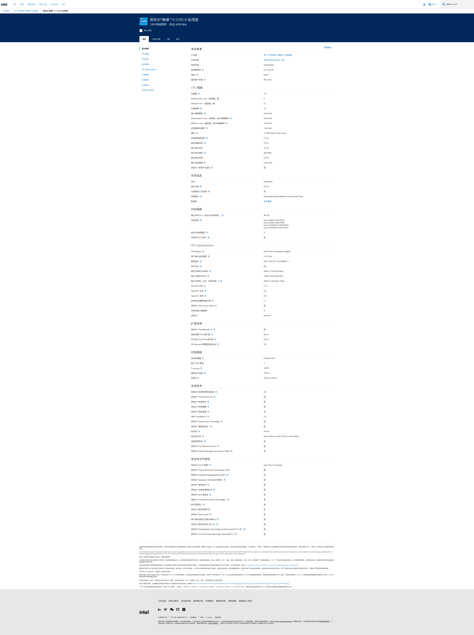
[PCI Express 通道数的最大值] (217, 344)
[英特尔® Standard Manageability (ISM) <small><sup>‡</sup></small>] (227, 475)
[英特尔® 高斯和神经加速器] (216, 392)
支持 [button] (22, 4)
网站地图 (232, 601)
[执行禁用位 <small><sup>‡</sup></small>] (204, 505)
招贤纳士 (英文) (245, 601)
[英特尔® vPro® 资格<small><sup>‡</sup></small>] (210, 465)
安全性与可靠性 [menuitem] (148, 90)
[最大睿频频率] (204, 113)
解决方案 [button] (31, 4)
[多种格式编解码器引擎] (212, 301)
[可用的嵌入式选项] (208, 191)
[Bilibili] (178, 610)
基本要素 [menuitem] (145, 48)
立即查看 (268, 201)
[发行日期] (200, 187)
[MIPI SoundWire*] (208, 417)
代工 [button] (64, 4)
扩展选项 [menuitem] (145, 75)
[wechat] (171, 610)
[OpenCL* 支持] (205, 296)
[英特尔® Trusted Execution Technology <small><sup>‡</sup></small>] (228, 500)
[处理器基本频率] (206, 128)
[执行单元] (200, 266)
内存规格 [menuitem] (145, 64)
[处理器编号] (202, 70)
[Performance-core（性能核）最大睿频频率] (230, 118)
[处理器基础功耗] (206, 138)
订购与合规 (156, 39)
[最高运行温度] (204, 373)
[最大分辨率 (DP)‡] (208, 276)
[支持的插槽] (202, 358)
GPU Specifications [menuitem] (149, 69)
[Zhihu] (184, 610)
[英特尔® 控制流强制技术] (214, 490)
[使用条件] (200, 196)
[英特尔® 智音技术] (208, 402)
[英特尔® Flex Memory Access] (218, 446)
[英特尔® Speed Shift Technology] (221, 421)
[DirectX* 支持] (204, 286)
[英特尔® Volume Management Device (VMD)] (231, 451)
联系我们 (210, 601)
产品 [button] (14, 4)
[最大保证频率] (204, 163)
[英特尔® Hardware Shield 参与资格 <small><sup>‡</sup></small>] (224, 480)
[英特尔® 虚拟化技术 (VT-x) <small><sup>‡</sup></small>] (217, 524)
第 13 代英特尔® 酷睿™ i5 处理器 (278, 55)
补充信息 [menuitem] (145, 59)
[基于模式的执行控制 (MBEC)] (217, 519)
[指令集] (199, 431)
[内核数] (199, 94)
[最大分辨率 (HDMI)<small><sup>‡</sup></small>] (210, 271)
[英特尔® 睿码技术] (208, 485)
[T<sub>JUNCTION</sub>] (201, 368)
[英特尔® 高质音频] (208, 412)
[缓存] (197, 133)
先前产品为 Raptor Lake (274, 60)
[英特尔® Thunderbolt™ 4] (214, 329)
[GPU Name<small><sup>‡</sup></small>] (203, 251)
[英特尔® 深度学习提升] (212, 168)
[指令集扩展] (202, 436)
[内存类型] (200, 220)
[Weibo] (165, 610)
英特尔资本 (173, 601)
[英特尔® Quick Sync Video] (215, 306)
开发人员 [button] (43, 4)
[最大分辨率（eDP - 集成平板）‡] (221, 281)
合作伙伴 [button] (54, 4)
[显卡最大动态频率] (208, 256)
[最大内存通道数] (206, 233)
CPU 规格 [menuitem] (145, 54)
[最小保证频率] (204, 153)
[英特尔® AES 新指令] (210, 495)
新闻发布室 (221, 601)
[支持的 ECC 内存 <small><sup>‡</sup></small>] (208, 237)
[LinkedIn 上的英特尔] (159, 610)
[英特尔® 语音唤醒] (208, 407)
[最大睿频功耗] (204, 143)
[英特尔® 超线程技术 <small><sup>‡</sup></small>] (211, 426)
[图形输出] (200, 261)
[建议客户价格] (204, 80)
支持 (177, 39)
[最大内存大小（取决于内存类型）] (222, 215)
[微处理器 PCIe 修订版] (211, 334)
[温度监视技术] (204, 441)
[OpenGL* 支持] (205, 291)
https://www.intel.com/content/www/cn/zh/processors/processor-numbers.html (272, 565)
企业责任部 (186, 601)
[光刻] (197, 75)
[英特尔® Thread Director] (214, 397)
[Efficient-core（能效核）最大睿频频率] (226, 123)
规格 (144, 39)
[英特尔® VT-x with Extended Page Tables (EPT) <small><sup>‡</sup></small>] (235, 534)
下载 (168, 39)
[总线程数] (200, 108)
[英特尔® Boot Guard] (210, 514)
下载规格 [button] (327, 47)
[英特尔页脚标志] (144, 612)
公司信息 (162, 601)
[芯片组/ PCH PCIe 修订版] (215, 339)
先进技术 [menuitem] (145, 85)
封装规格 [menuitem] (145, 80)
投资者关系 (198, 601)
